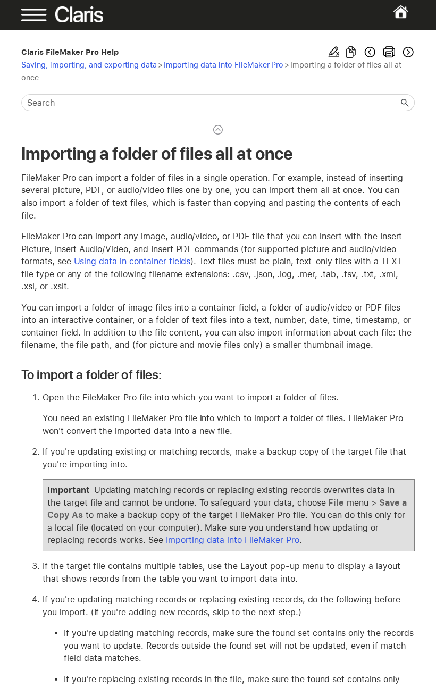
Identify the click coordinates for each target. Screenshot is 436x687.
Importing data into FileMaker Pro (224, 64)
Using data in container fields (132, 261)
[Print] (389, 52)
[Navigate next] (407, 52)
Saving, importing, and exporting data (89, 64)
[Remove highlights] (334, 52)
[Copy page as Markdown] (351, 52)
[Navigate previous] (370, 52)
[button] (405, 102)
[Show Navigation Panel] (40, 15)
